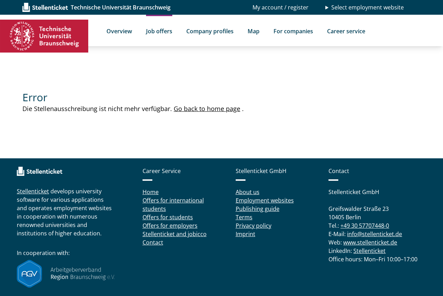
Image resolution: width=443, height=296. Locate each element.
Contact (153, 242)
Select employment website (367, 7)
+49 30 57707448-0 (364, 225)
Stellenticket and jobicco (175, 234)
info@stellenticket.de (374, 234)
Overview (119, 31)
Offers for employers (170, 225)
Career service (346, 31)
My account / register (280, 7)
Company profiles (210, 31)
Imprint (245, 234)
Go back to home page (207, 108)
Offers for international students (173, 205)
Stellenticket (33, 191)
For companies (293, 31)
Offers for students (168, 217)
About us (247, 192)
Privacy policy (253, 225)
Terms (244, 217)
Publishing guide (257, 209)
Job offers (159, 31)
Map (253, 31)
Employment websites (265, 200)
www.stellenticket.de (370, 242)
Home (151, 192)
